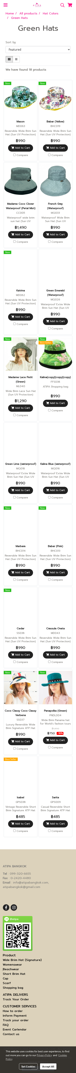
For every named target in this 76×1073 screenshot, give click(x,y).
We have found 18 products (26, 69)
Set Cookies (28, 1066)
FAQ (6, 1025)
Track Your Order (16, 999)
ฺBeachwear (11, 969)
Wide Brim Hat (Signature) (22, 960)
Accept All (48, 1066)
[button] (61, 5)
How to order (13, 1011)
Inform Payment (15, 1015)
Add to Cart (22, 148)
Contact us (11, 1034)
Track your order (16, 1020)
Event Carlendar (15, 1029)
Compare (22, 155)
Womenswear (12, 964)
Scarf (7, 983)
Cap (5, 978)
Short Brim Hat (14, 974)
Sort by (12, 42)
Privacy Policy (44, 1055)
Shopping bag (13, 987)
